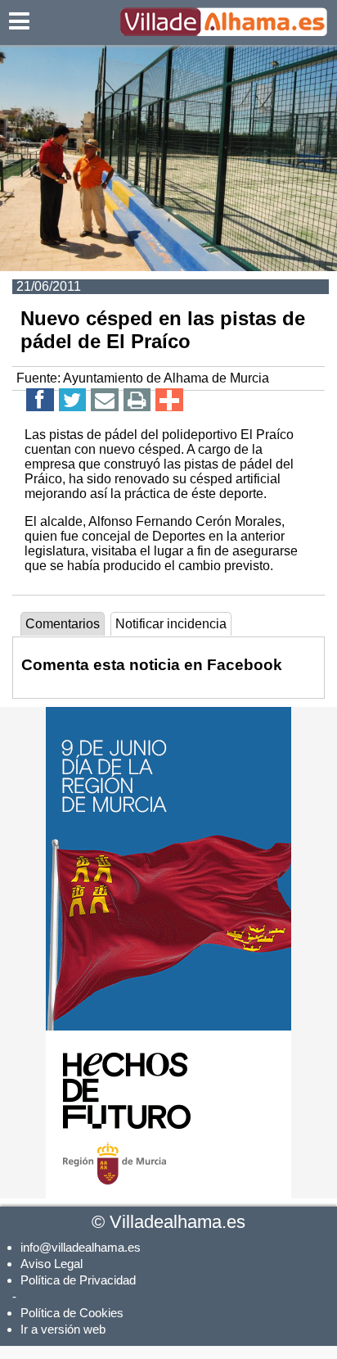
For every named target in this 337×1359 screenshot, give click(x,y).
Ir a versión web (63, 1329)
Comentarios (62, 624)
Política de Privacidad (78, 1280)
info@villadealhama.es (80, 1247)
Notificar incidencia (171, 624)
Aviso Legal (51, 1264)
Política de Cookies (72, 1313)
